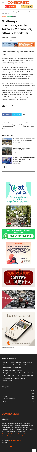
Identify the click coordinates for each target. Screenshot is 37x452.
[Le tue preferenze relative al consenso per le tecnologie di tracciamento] (34, 450)
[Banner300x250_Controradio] (18, 204)
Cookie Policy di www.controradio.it (13, 434)
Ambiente (9, 16)
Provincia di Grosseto (11, 105)
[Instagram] (7, 446)
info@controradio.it (15, 440)
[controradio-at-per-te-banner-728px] (18, 46)
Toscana (4, 16)
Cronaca (14, 16)
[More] (24, 114)
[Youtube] (10, 446)
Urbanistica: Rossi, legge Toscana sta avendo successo (8, 126)
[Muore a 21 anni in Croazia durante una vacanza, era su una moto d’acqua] (7, 141)
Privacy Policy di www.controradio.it (13, 436)
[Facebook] (3, 446)
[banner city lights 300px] (18, 227)
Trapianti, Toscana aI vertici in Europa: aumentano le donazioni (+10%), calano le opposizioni (24, 159)
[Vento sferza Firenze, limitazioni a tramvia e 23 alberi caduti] (7, 151)
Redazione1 (6, 37)
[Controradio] (18, 2)
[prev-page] (3, 167)
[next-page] (5, 167)
